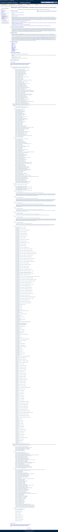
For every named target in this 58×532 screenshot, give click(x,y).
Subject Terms (2, 12)
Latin (24, 25)
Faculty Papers (24, 22)
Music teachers (48, 22)
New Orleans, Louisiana (53, 22)
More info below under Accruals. (23, 21)
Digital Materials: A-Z (20, 4)
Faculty (21, 22)
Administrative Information (4, 13)
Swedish (35, 25)
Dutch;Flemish (44, 25)
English (16, 25)
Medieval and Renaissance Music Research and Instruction (4, 16)
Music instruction (40, 22)
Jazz (26, 22)
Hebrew (47, 25)
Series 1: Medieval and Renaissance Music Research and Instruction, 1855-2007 (21, 63)
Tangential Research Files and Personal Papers (4, 18)
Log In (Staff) (29, 527)
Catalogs (17, 24)
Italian (22, 25)
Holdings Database (25, 2)
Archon (28, 531)
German (18, 25)
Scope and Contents (3, 10)
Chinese (49, 25)
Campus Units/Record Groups (4, 4)
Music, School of (36, 22)
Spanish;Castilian (31, 25)
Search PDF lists (55, 2)
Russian (26, 25)
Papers (24, 24)
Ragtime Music (13, 23)
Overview (2, 9)
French (20, 25)
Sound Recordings (27, 24)
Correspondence (21, 24)
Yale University (21, 23)
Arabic (28, 25)
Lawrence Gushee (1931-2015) (20, 14)
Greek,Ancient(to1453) (39, 25)
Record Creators (36, 4)
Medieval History (30, 22)
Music (33, 22)
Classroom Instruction (17, 22)
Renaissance (17, 23)
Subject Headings (28, 4)
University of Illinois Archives (9, 2)
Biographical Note (3, 11)
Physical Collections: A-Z (12, 4)
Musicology (44, 22)
